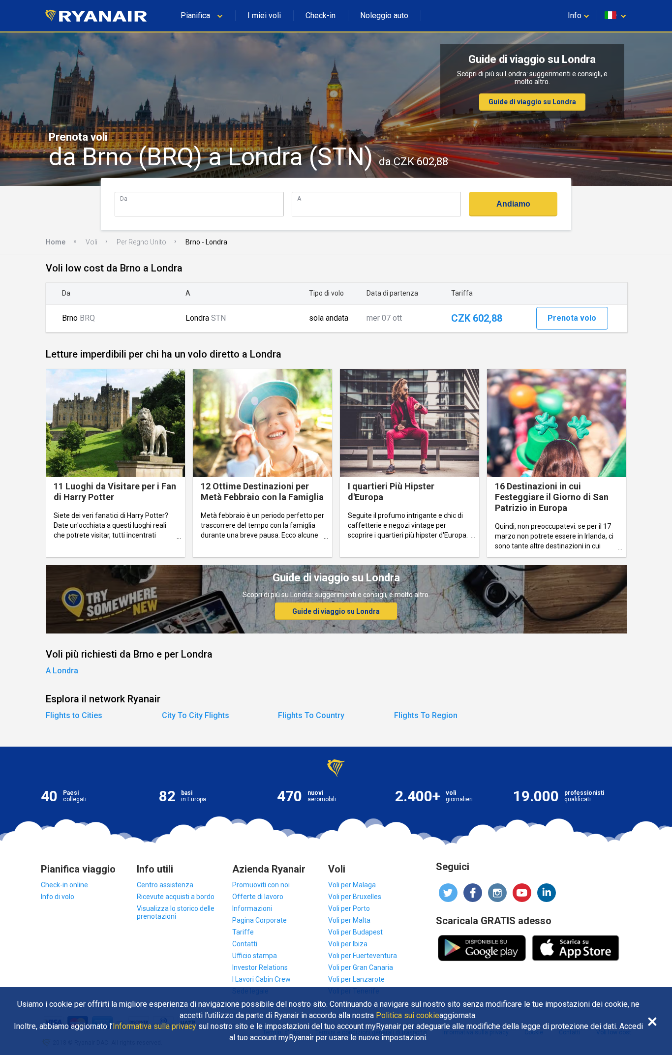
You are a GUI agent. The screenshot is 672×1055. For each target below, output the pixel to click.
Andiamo (513, 204)
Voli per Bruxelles (354, 897)
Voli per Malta (349, 920)
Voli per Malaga (352, 885)
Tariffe (243, 932)
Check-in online (64, 885)
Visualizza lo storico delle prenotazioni (175, 912)
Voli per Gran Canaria (360, 967)
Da (123, 198)
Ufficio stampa (254, 956)
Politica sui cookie (407, 1015)
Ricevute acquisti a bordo (175, 897)
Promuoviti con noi (261, 885)
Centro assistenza (165, 885)
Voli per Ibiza (347, 944)
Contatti (244, 944)
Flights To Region (426, 715)
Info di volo (57, 897)
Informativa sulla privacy (154, 1026)
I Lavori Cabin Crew (261, 979)
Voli (91, 242)
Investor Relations (260, 967)
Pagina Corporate (259, 920)
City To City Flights (195, 715)
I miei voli (264, 15)
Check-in (320, 15)
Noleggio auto (384, 15)
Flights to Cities (74, 715)
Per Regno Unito (141, 242)
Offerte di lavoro (257, 897)
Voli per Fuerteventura (362, 956)
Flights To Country (311, 715)
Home (55, 242)
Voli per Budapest (355, 932)
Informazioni (252, 908)
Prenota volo (572, 318)
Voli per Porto (349, 908)
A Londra (62, 670)
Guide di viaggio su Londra (532, 102)
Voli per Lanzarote (356, 979)
